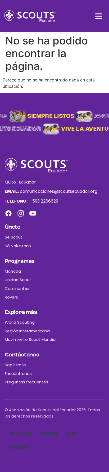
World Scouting (20, 322)
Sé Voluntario (18, 246)
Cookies (49, 434)
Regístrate (15, 365)
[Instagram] (20, 213)
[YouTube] (33, 213)
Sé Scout (13, 237)
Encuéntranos (18, 373)
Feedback (19, 448)
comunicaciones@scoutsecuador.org (58, 191)
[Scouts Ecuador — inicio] (30, 16)
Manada (13, 271)
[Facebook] (8, 213)
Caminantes (17, 288)
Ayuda (72, 434)
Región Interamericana (27, 331)
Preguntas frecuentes (26, 382)
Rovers (11, 297)
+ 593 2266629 (43, 201)
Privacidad (21, 434)
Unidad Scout (18, 279)
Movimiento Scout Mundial (30, 339)
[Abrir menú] (99, 16)
